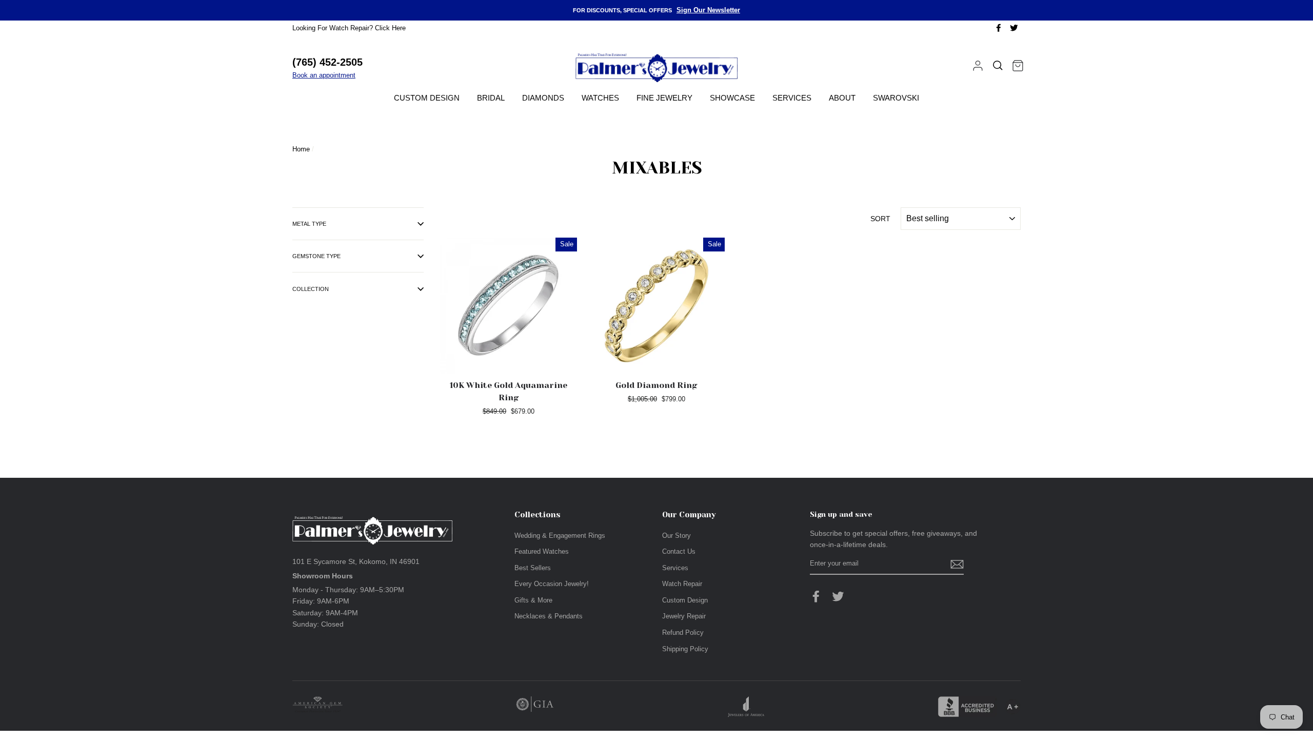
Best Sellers (532, 568)
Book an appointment (323, 75)
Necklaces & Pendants (548, 616)
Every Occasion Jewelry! (551, 584)
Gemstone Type (316, 256)
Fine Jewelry (664, 97)
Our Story (676, 535)
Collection (310, 289)
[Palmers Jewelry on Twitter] (838, 596)
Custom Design (427, 97)
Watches (600, 97)
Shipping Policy (685, 649)
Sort (880, 219)
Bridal (491, 97)
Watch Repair (682, 584)
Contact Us (678, 551)
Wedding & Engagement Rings (559, 535)
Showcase (732, 97)
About (842, 97)
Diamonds (543, 97)
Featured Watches (541, 551)
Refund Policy (683, 632)
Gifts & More (533, 600)
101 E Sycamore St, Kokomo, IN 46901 (356, 561)
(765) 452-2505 (327, 62)
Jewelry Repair (684, 616)
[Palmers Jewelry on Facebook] (816, 596)
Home (301, 149)
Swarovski (896, 97)
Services (791, 97)
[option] (656, 10)
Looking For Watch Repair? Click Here (349, 28)
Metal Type (309, 224)
